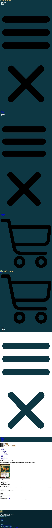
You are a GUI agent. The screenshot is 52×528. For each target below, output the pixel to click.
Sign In (2, 115)
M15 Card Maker (5, 451)
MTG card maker (16, 527)
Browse (2, 111)
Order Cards (3, 214)
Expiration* (1, 495)
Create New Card (3, 449)
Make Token (5, 453)
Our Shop (2, 4)
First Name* (1, 493)
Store (2, 457)
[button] (26, 57)
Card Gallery (3, 327)
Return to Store (2, 463)
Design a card (3, 437)
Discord (2, 456)
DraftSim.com (4, 527)
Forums (2, 455)
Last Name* (1, 494)
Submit (1, 497)
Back (4, 452)
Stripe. (9, 498)
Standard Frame (6, 454)
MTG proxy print (12, 527)
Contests (2, 112)
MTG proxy (8, 527)
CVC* (1, 496)
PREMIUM (3, 214)
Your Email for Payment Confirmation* (5, 490)
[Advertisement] (26, 505)
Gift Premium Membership (4, 458)
